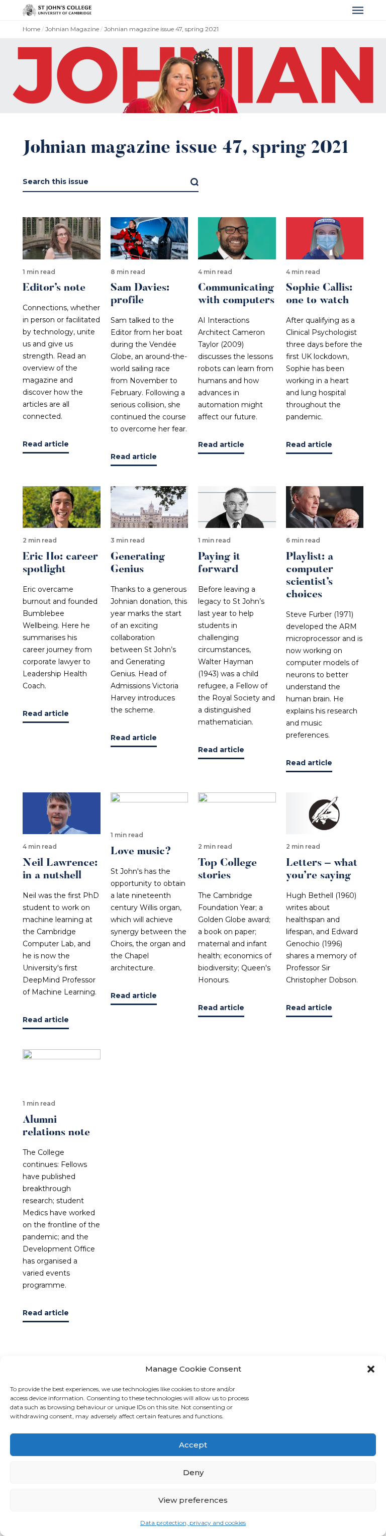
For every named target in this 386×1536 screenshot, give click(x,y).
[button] (371, 1369)
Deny (193, 1472)
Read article (46, 443)
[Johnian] (57, 10)
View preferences (193, 1500)
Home (31, 29)
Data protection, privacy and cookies (193, 1522)
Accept (193, 1445)
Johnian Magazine (72, 29)
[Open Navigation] (357, 10)
